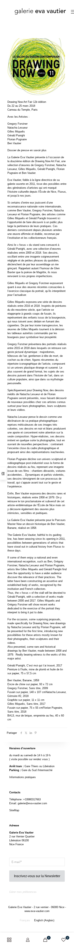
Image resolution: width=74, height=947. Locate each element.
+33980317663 (32, 799)
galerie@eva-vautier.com (32, 803)
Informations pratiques (22, 777)
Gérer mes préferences (23, 891)
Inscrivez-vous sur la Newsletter (37, 876)
